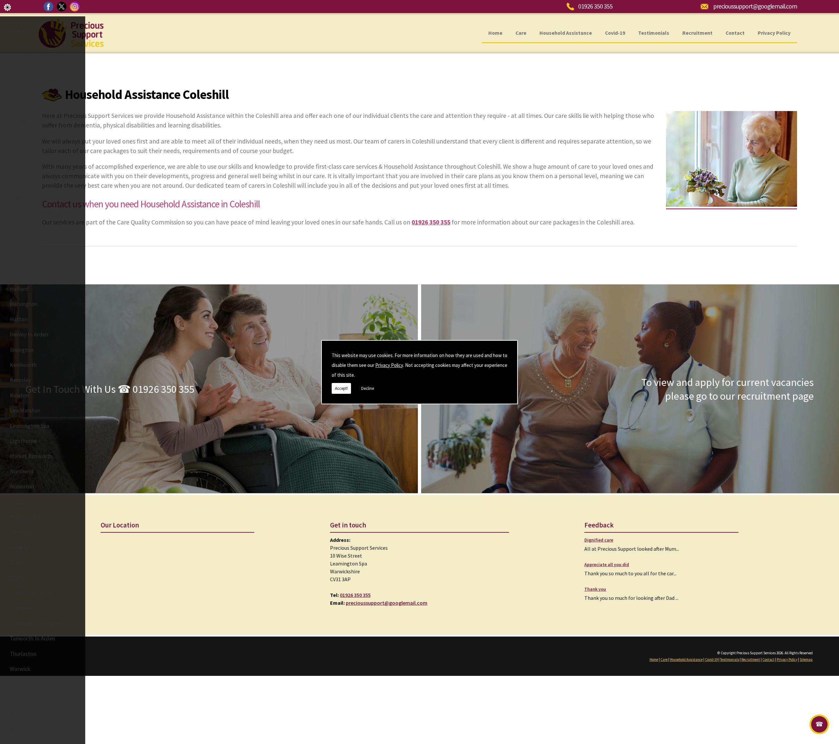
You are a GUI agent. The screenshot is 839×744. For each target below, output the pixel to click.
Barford (19, 76)
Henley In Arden (29, 334)
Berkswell (21, 121)
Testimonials (653, 32)
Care (521, 32)
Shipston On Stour (32, 593)
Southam (21, 608)
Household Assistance (565, 32)
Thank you (595, 589)
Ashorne (20, 45)
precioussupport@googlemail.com (755, 6)
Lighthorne (23, 441)
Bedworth (22, 106)
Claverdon (22, 197)
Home (495, 32)
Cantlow (20, 182)
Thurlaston (23, 654)
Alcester (20, 30)
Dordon (19, 243)
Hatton (19, 319)
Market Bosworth (31, 456)
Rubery (18, 562)
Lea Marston (25, 410)
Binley (17, 152)
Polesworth (24, 517)
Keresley (20, 380)
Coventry (21, 228)
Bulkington (23, 167)
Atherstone (23, 61)
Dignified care (598, 540)
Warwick (20, 669)
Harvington (23, 304)
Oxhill (16, 502)
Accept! (341, 388)
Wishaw (19, 714)
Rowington (23, 547)
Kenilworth (23, 365)
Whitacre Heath (29, 699)
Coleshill (20, 213)
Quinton (19, 532)
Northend (21, 471)
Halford (19, 289)
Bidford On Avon (30, 137)
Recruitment (697, 32)
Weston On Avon (30, 684)
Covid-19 (615, 32)
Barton (18, 91)
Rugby (17, 578)
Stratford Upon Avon (35, 623)
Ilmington (21, 349)
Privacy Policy (389, 365)
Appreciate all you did (606, 564)
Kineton (19, 395)
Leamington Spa (29, 425)
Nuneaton (22, 486)
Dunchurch (22, 273)
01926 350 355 (595, 6)
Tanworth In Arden (32, 638)
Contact (735, 32)
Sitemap (806, 659)
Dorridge (20, 258)
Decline (367, 388)
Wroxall (19, 730)
